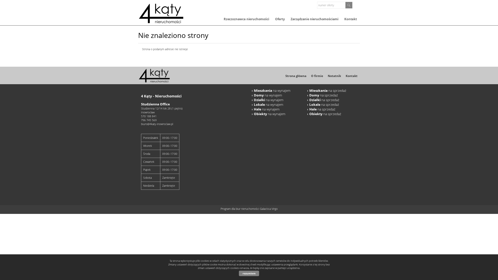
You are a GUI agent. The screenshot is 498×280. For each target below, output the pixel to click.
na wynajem (272, 90)
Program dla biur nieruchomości (240, 209)
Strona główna (295, 76)
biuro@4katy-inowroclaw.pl (157, 124)
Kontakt (350, 19)
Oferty (280, 19)
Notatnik (334, 76)
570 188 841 (149, 116)
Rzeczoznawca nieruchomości (246, 19)
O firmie (317, 76)
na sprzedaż (327, 90)
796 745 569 (149, 120)
